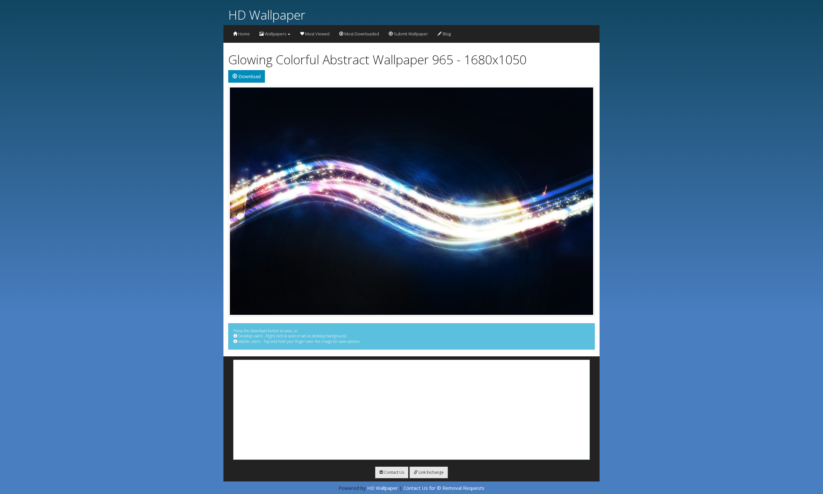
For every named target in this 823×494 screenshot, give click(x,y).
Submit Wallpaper (410, 34)
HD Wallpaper (266, 14)
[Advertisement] (411, 410)
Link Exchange (431, 472)
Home (243, 34)
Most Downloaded (361, 34)
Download (249, 76)
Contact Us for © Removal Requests (443, 488)
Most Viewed (317, 34)
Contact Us (393, 472)
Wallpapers (275, 34)
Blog (446, 34)
